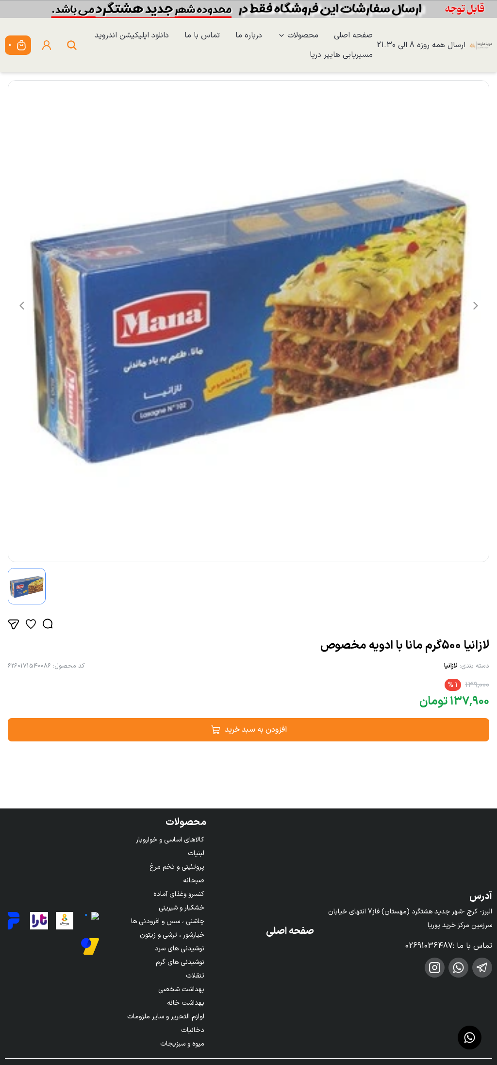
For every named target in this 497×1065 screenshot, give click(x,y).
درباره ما (248, 35)
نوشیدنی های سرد (179, 949)
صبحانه (193, 881)
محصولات (302, 35)
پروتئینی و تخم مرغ (176, 867)
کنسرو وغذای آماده (178, 894)
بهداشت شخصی (181, 989)
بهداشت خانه (185, 1003)
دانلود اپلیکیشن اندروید (132, 35)
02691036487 (429, 946)
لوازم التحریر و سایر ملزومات (165, 1017)
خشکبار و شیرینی (181, 908)
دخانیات (192, 1030)
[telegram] (482, 968)
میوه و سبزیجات (182, 1044)
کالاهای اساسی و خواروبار (170, 840)
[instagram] (435, 968)
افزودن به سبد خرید (256, 730)
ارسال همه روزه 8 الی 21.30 (421, 45)
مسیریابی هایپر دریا (341, 55)
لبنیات (196, 853)
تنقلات (195, 976)
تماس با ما (202, 35)
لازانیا (451, 666)
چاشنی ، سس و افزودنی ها (167, 921)
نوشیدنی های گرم (180, 962)
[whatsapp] (458, 968)
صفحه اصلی (353, 35)
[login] (46, 45)
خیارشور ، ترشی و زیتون (172, 935)
